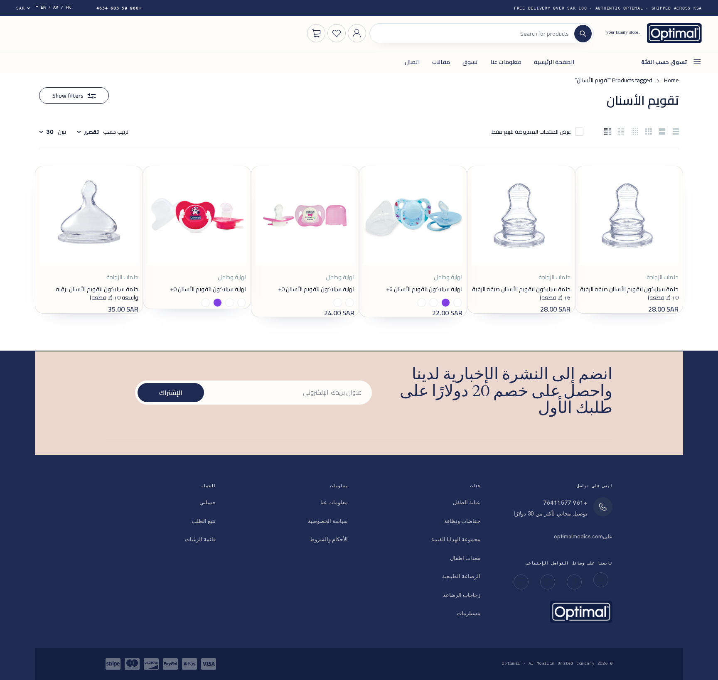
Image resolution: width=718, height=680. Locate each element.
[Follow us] (547, 581)
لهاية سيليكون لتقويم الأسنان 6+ (424, 289)
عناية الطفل (466, 502)
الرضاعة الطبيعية (461, 576)
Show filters (68, 95)
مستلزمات (468, 613)
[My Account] (357, 33)
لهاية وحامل (448, 277)
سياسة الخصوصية (328, 521)
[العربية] (55, 8)
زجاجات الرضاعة (461, 595)
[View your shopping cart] (316, 33)
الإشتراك (170, 392)
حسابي (207, 502)
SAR (20, 8)
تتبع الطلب (204, 521)
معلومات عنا (334, 502)
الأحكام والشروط (329, 539)
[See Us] (600, 579)
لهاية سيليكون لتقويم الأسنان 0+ (316, 289)
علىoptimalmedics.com (583, 536)
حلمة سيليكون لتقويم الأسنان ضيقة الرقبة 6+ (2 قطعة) (521, 293)
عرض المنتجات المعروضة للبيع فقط (531, 132)
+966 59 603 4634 (118, 8)
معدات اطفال (465, 558)
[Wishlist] (336, 33)
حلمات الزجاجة (663, 277)
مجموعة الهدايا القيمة (455, 539)
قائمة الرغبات (200, 539)
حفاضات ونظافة (462, 521)
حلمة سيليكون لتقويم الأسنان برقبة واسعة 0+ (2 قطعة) (97, 293)
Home (671, 80)
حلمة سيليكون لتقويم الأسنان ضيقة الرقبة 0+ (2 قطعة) (629, 293)
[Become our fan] (574, 581)
